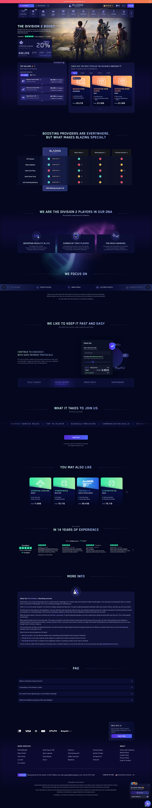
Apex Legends (47, 753)
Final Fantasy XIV (73, 753)
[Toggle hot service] (42, 84)
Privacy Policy (124, 758)
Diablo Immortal (73, 756)
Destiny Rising (98, 750)
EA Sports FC (97, 756)
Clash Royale (47, 756)
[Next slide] (105, 109)
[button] (24, 75)
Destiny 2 (71, 750)
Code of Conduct (125, 760)
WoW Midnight (22, 750)
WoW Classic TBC (49, 750)
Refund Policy (124, 752)
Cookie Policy (124, 755)
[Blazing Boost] (76, 5)
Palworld (96, 759)
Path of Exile (22, 753)
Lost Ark (20, 759)
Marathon (71, 759)
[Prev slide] (98, 109)
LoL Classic (21, 763)
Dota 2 (45, 759)
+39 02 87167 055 (89, 775)
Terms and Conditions (127, 750)
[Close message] (150, 2)
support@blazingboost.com (73, 775)
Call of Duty (21, 756)
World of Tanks (98, 753)
